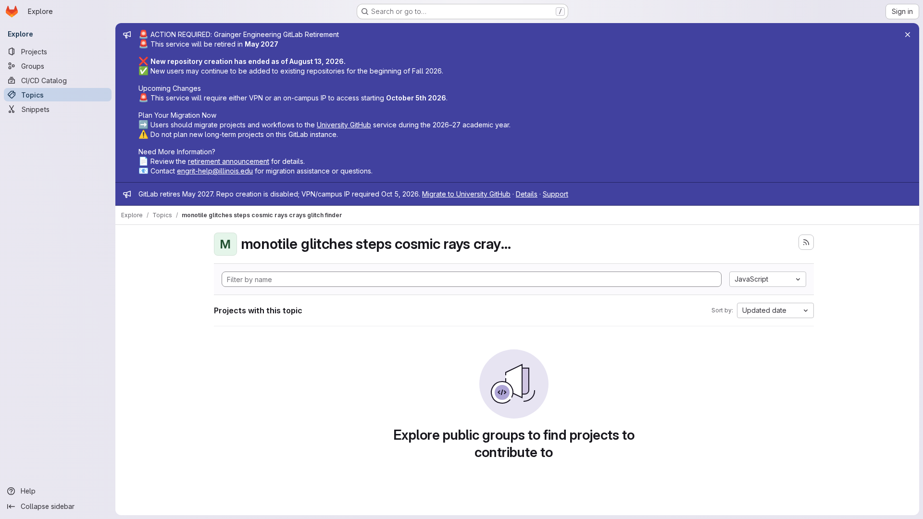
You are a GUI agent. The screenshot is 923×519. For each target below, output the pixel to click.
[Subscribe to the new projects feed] (806, 242)
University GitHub (344, 125)
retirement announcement (228, 161)
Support (555, 194)
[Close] (907, 34)
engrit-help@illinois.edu (215, 171)
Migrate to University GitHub (466, 194)
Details (526, 194)
